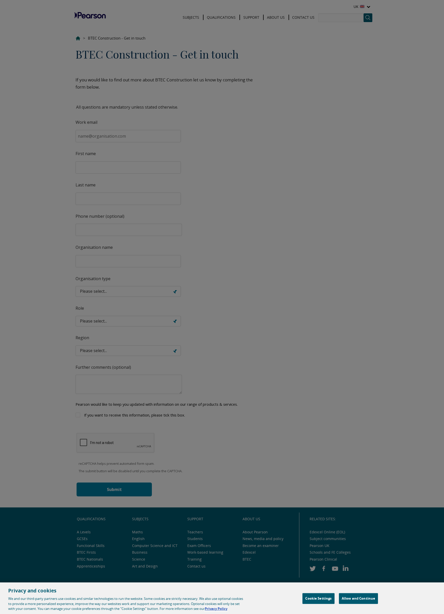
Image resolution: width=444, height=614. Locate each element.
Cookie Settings (318, 598)
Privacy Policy (216, 608)
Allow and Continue (358, 598)
